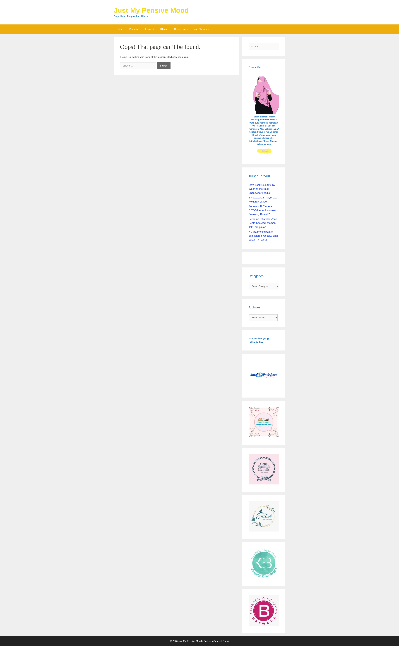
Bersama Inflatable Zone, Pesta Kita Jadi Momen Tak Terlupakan (263, 223)
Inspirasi (149, 29)
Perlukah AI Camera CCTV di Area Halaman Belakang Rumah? (262, 210)
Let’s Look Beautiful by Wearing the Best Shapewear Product (262, 189)
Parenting (134, 29)
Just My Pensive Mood (151, 10)
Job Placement (201, 29)
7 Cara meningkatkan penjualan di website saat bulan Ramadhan (263, 235)
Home (120, 29)
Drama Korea (181, 29)
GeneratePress (221, 641)
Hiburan (164, 29)
